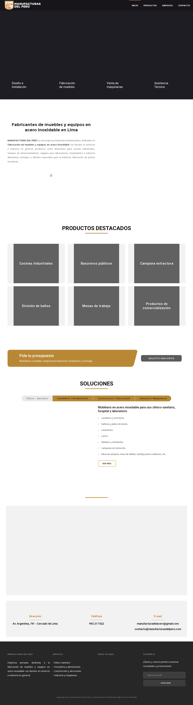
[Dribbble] (101, 663)
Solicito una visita (161, 358)
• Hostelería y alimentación (66, 666)
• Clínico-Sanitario (61, 662)
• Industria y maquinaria (65, 675)
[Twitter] (113, 663)
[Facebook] (107, 663)
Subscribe (166, 683)
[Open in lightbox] (52, 435)
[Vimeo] (119, 663)
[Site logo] (23, 5)
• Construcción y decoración (67, 670)
